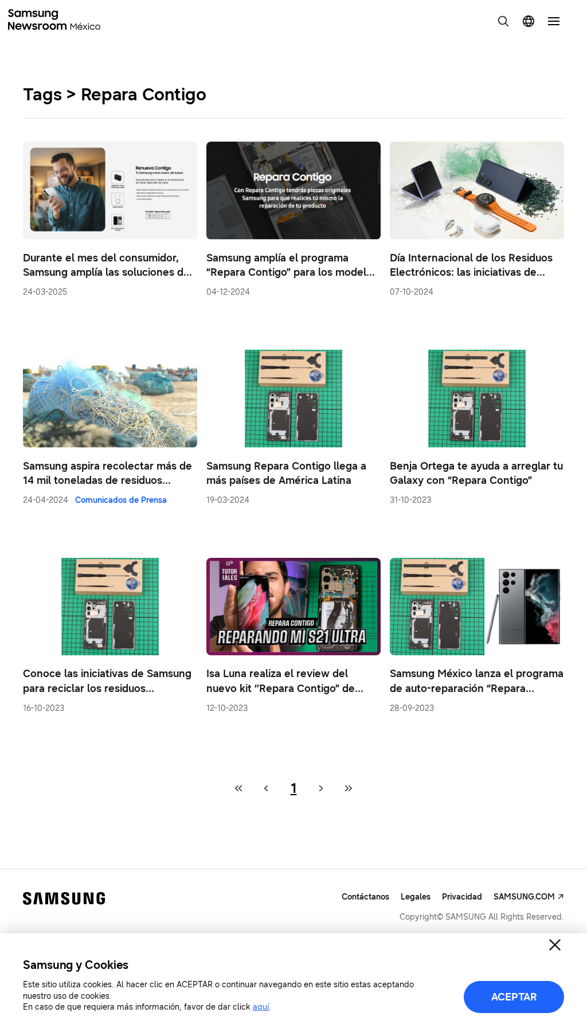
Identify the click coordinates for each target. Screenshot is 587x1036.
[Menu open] (553, 21)
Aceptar (514, 997)
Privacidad (462, 897)
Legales (416, 897)
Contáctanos (365, 897)
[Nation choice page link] (528, 21)
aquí (261, 1007)
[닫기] (555, 945)
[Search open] (503, 21)
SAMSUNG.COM (524, 897)
